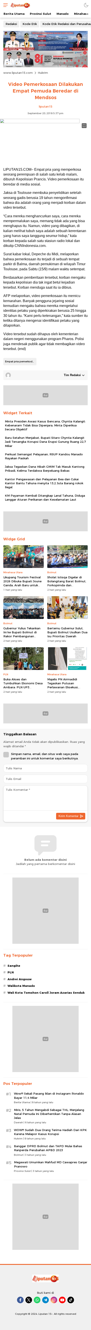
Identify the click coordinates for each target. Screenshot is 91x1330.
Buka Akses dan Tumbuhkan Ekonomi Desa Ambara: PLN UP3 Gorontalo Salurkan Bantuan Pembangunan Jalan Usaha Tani (23, 689)
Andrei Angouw (20, 979)
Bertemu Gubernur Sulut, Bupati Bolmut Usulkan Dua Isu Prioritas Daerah (67, 632)
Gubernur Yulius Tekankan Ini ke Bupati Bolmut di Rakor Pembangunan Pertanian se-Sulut (21, 634)
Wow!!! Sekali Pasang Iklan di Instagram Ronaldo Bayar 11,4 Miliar (49, 1095)
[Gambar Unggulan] (40, 122)
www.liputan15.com (18, 72)
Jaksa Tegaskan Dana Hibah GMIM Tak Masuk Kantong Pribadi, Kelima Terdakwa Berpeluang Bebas (44, 468)
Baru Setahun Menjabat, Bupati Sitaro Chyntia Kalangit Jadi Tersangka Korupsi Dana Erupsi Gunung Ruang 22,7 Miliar (45, 441)
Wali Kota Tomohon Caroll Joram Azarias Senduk (46, 992)
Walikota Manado (21, 986)
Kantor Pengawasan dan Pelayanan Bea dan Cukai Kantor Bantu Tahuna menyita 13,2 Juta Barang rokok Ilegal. (44, 483)
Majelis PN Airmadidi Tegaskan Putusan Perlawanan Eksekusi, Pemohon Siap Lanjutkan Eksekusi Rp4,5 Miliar (65, 687)
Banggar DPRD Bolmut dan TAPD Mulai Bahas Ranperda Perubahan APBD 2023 (48, 1148)
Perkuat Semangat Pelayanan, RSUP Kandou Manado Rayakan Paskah (44, 456)
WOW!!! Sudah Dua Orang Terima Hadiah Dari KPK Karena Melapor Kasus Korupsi (50, 1132)
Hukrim (43, 72)
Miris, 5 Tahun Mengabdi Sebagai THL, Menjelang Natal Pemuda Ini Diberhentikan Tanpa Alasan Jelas (49, 1114)
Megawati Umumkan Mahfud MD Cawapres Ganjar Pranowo (50, 1164)
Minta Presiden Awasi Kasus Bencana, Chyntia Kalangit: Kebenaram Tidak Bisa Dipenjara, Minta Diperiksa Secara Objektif (45, 425)
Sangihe (14, 965)
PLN (11, 972)
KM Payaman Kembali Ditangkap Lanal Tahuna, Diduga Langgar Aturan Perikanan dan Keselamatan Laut (45, 497)
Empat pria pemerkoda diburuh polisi (20, 361)
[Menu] (4, 5)
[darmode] (86, 5)
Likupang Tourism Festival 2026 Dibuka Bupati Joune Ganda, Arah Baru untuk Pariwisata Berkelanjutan (22, 583)
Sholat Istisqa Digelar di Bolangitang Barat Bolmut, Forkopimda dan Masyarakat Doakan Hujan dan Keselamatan (66, 585)
